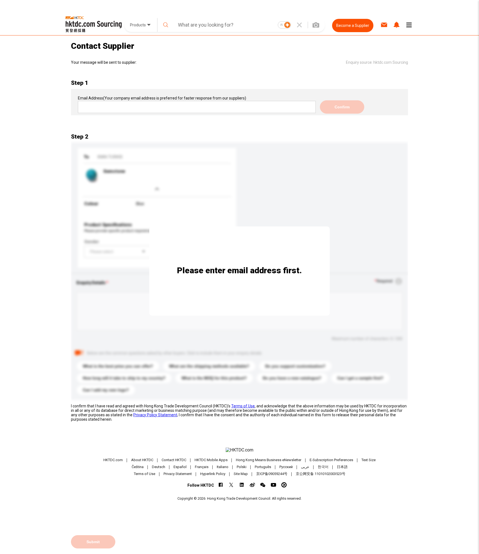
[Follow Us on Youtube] (273, 484)
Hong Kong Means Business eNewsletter (268, 460)
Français (201, 467)
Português (263, 467)
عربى (305, 467)
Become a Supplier (352, 25)
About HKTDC (142, 460)
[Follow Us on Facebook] (220, 484)
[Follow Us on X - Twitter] (231, 484)
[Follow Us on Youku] (284, 484)
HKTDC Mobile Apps (211, 460)
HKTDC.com (113, 460)
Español (180, 467)
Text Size (368, 460)
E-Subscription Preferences (331, 460)
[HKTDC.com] (239, 450)
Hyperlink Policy (212, 474)
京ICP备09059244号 (271, 474)
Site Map (241, 474)
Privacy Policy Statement (155, 415)
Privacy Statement (178, 474)
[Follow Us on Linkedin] (241, 484)
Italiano (222, 467)
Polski (241, 467)
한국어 (323, 467)
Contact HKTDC (174, 460)
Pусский (286, 467)
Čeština (138, 467)
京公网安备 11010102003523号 (320, 474)
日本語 (342, 467)
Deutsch (158, 467)
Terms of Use (243, 406)
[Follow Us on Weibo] (252, 484)
